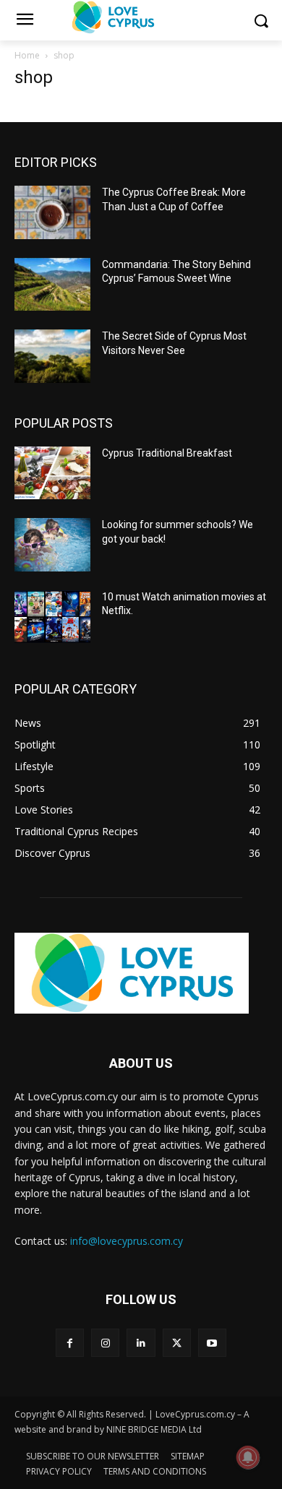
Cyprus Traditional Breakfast (167, 453)
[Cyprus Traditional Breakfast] (52, 473)
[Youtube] (212, 1343)
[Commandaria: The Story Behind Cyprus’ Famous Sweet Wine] (52, 284)
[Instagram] (105, 1343)
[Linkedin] (141, 1343)
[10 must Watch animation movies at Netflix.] (52, 617)
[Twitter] (177, 1343)
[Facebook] (70, 1343)
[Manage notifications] (248, 1457)
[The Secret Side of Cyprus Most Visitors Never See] (52, 356)
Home (27, 55)
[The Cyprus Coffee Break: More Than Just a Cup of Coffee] (52, 212)
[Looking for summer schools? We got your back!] (52, 544)
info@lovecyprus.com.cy (126, 1241)
